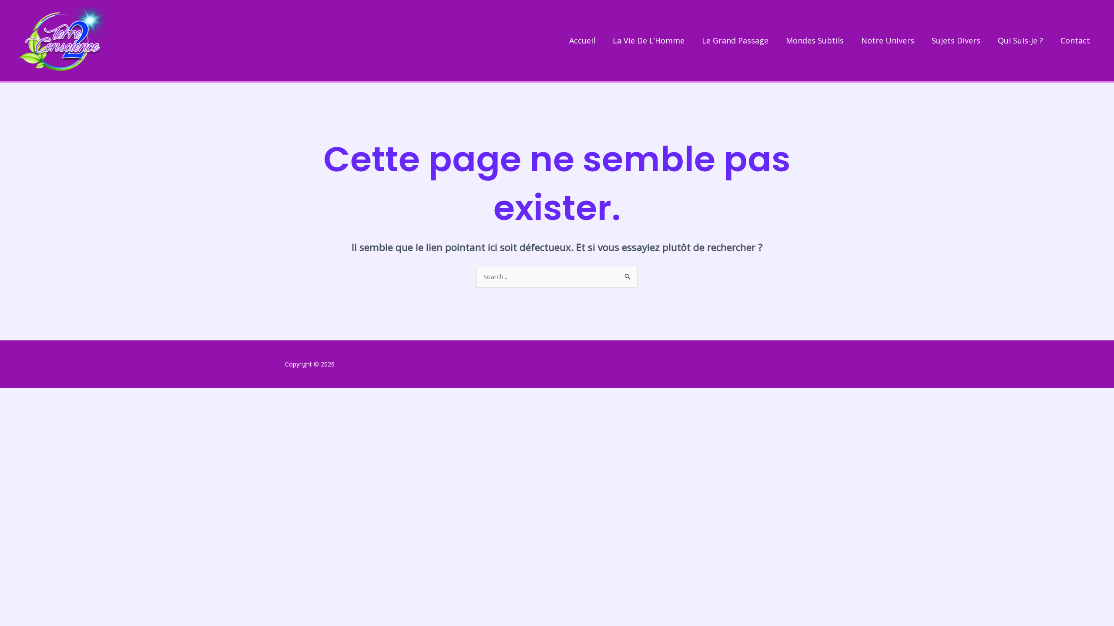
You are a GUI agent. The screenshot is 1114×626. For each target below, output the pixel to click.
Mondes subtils (815, 40)
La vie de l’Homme (649, 40)
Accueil (582, 40)
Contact (1075, 40)
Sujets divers (956, 40)
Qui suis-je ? (1020, 40)
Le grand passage (735, 40)
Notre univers (887, 40)
